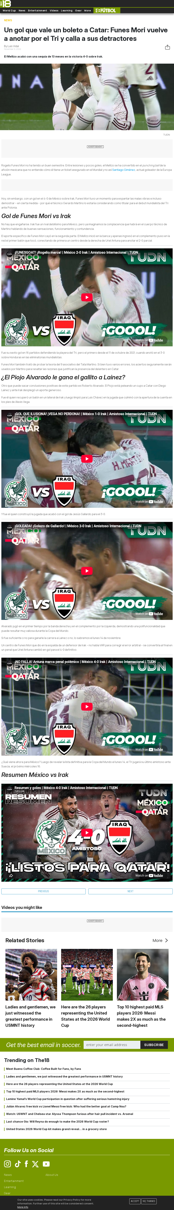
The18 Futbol (106, 10)
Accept (135, 1201)
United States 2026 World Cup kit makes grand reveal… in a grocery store (56, 1129)
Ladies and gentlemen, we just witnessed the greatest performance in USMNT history (64, 1076)
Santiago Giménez (123, 170)
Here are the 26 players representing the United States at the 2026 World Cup (59, 1084)
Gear (78, 10)
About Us (52, 1175)
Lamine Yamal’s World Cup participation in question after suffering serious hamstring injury (67, 1099)
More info (22, 1207)
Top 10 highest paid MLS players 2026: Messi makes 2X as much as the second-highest (65, 1091)
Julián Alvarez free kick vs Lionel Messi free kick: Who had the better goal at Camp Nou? (66, 1106)
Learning (66, 10)
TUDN (166, 134)
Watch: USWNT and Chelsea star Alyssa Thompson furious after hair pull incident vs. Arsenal (69, 1114)
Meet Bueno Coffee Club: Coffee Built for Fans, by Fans (43, 1069)
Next (131, 891)
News (22, 10)
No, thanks (149, 1201)
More (87, 10)
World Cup (9, 10)
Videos (54, 10)
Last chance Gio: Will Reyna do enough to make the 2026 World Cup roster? (57, 1121)
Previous (43, 891)
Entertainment (37, 10)
